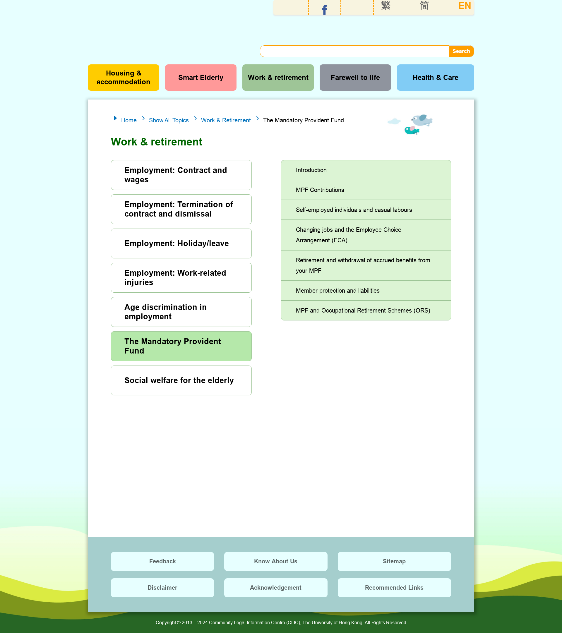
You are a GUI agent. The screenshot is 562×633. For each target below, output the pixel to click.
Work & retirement (278, 77)
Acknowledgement (275, 587)
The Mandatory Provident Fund (172, 346)
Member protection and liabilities (338, 290)
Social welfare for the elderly (179, 380)
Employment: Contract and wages (175, 175)
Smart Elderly (200, 77)
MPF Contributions (320, 189)
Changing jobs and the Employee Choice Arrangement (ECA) (348, 234)
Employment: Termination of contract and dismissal (178, 209)
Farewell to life (355, 77)
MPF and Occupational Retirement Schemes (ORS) (363, 310)
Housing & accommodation (123, 77)
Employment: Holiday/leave (176, 243)
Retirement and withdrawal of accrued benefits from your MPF (363, 265)
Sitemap (394, 561)
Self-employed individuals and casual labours (354, 209)
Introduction (311, 170)
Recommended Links (394, 587)
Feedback (162, 561)
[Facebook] (324, 10)
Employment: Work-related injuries (175, 277)
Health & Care (435, 77)
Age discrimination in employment (165, 312)
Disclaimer (162, 587)
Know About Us (275, 561)
